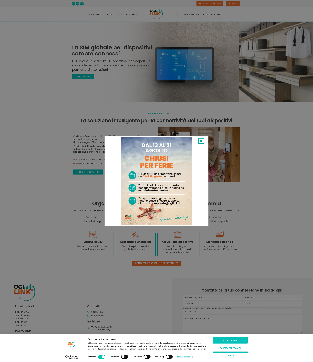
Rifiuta (230, 356)
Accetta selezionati (230, 348)
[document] (156, 181)
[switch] (124, 357)
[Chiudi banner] (253, 338)
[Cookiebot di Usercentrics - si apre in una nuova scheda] (71, 357)
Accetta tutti (230, 340)
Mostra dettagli (183, 357)
